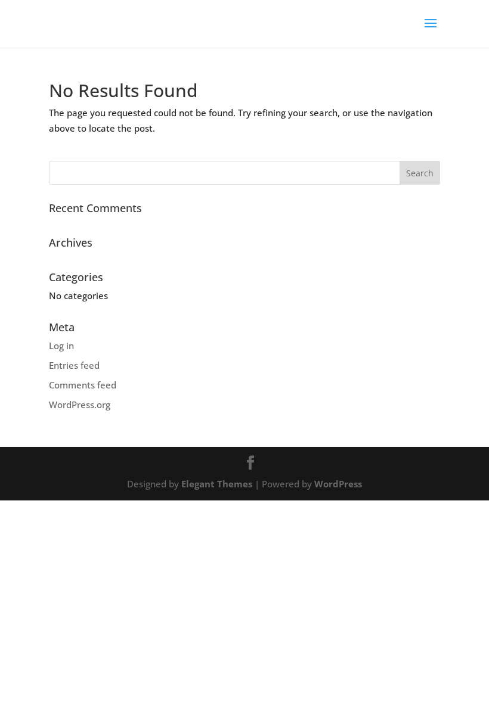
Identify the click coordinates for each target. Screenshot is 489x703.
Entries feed (74, 365)
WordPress (338, 484)
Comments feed (82, 385)
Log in (61, 346)
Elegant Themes (216, 484)
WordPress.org (79, 404)
